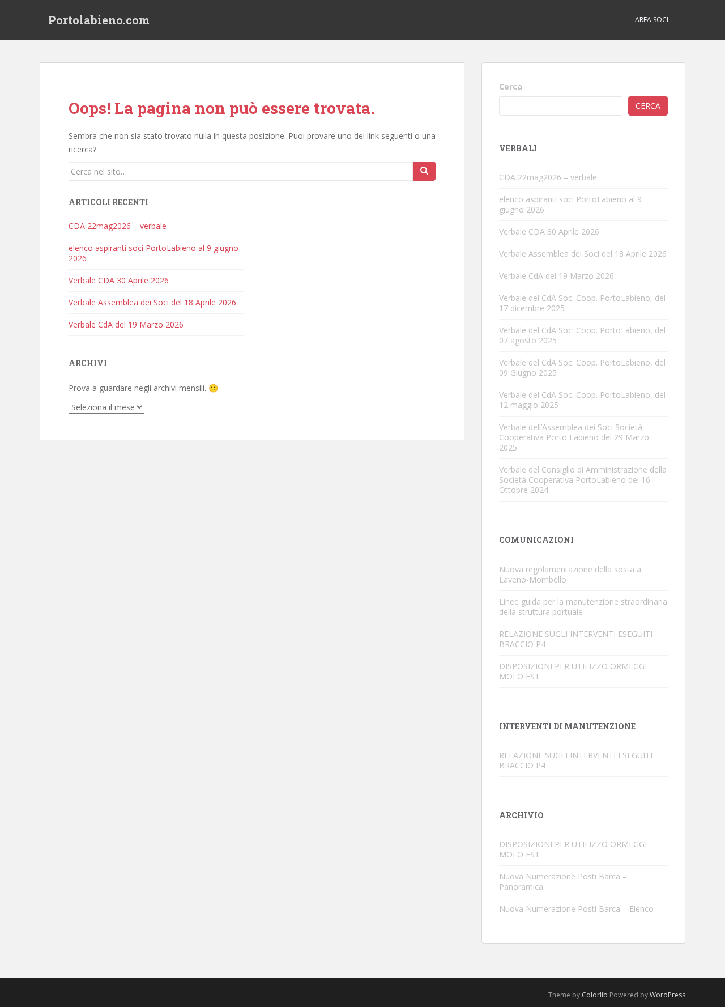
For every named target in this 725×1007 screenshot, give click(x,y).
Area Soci (651, 19)
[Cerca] (424, 171)
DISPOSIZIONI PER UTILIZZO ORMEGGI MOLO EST (573, 671)
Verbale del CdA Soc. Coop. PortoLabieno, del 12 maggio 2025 (582, 399)
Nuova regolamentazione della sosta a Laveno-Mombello (570, 574)
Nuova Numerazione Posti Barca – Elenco (576, 908)
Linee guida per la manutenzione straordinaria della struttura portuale (583, 606)
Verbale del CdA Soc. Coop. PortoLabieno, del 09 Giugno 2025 (582, 367)
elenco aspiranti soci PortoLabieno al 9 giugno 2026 (153, 253)
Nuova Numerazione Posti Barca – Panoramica (563, 881)
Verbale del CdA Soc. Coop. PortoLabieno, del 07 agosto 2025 (582, 335)
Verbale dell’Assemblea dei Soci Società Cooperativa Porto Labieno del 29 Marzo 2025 (574, 437)
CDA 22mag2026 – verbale (118, 225)
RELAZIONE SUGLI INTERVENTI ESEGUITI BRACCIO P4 (575, 638)
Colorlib (595, 995)
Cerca (510, 86)
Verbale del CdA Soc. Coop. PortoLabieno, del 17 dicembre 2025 (582, 302)
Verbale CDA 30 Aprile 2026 (119, 280)
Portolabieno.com (99, 19)
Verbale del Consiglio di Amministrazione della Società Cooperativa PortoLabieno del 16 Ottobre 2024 (583, 479)
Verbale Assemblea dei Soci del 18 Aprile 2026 (152, 302)
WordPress (667, 995)
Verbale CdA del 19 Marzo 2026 (126, 324)
